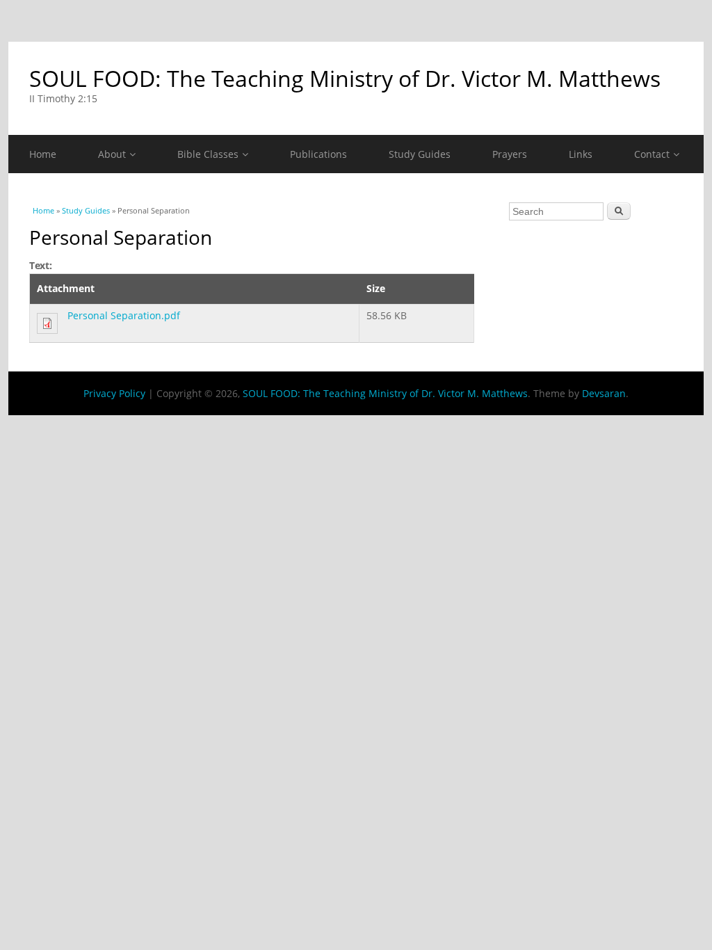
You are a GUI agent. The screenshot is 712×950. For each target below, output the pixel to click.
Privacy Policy (114, 393)
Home (42, 154)
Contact (652, 154)
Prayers (509, 154)
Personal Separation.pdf (123, 315)
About (112, 154)
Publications (318, 154)
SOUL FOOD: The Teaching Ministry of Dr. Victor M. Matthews (345, 78)
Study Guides (420, 154)
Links (580, 154)
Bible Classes (207, 154)
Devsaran (604, 393)
